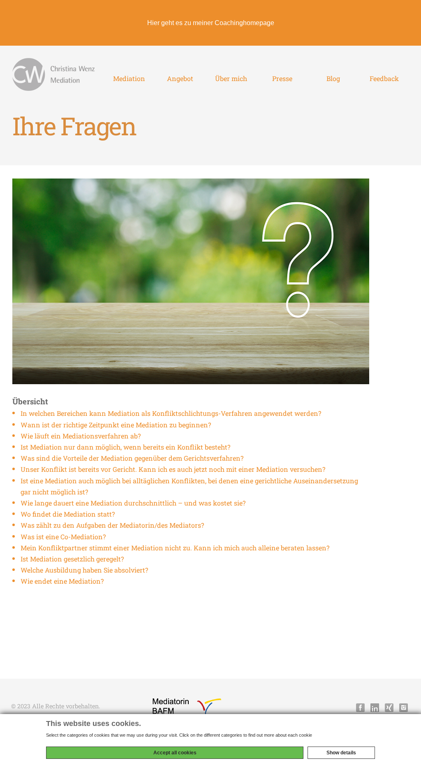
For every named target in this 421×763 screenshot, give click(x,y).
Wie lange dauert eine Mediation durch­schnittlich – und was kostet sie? (133, 503)
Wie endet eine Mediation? (62, 581)
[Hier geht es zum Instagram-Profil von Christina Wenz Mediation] (403, 707)
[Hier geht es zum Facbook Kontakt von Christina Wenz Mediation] (360, 707)
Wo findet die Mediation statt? (68, 514)
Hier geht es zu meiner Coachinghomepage (210, 22)
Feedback (384, 78)
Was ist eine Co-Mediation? (63, 536)
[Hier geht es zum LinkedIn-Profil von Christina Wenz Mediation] (374, 707)
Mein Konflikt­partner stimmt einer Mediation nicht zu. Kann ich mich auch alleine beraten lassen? (175, 547)
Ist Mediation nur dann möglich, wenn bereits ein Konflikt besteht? (125, 447)
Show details (341, 753)
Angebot (180, 78)
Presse (282, 78)
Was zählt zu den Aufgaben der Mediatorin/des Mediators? (112, 525)
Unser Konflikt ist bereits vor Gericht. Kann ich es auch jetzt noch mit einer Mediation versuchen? (173, 469)
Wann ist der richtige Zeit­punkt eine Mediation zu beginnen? (116, 424)
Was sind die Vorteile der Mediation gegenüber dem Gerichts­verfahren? (132, 458)
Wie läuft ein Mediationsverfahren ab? (81, 435)
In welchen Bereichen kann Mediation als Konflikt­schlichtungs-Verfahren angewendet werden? (171, 413)
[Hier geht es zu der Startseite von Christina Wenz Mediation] (53, 74)
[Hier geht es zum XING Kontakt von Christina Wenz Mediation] (389, 707)
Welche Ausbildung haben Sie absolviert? (84, 570)
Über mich (231, 78)
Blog (333, 78)
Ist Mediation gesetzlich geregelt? (72, 558)
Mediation (129, 78)
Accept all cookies (175, 753)
